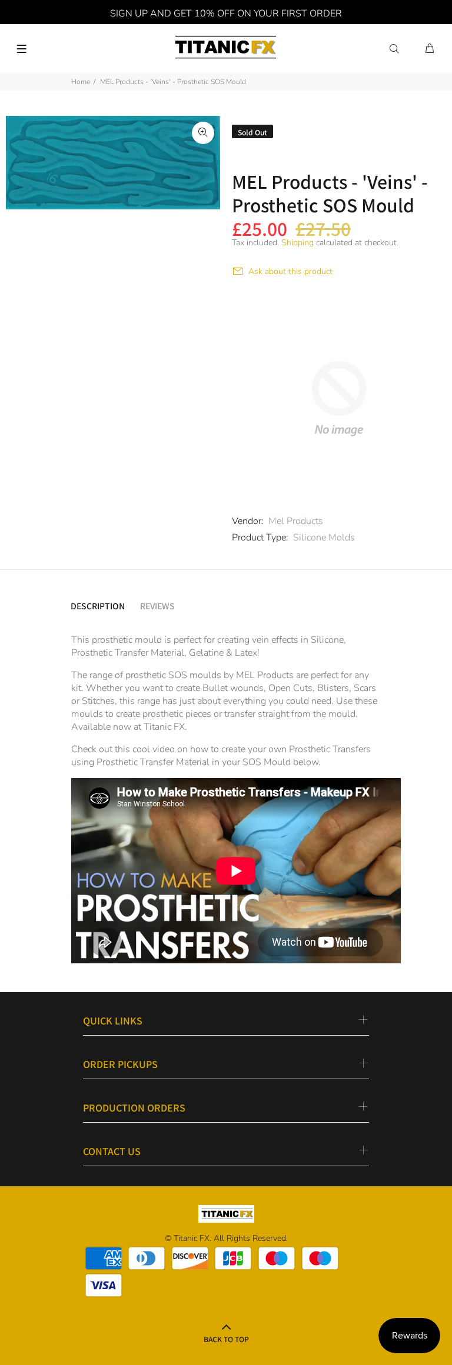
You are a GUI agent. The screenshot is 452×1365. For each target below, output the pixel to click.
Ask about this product (290, 271)
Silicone (327, 639)
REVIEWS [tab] (157, 606)
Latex (246, 652)
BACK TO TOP (226, 1339)
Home (80, 81)
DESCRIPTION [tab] (98, 606)
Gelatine (206, 652)
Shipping (297, 242)
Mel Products (295, 521)
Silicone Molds (324, 537)
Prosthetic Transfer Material (127, 652)
